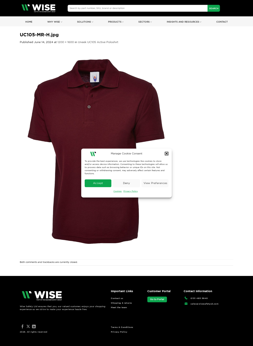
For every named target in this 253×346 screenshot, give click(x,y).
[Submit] (214, 8)
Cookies (117, 191)
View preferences (155, 183)
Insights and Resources (183, 21)
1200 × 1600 (65, 42)
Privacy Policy (130, 191)
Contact (222, 21)
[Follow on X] (28, 327)
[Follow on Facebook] (22, 327)
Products (114, 21)
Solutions (84, 21)
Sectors (144, 21)
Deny (126, 183)
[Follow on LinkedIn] (34, 327)
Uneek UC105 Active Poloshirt (98, 42)
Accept (98, 183)
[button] (166, 153)
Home (29, 21)
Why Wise (53, 21)
